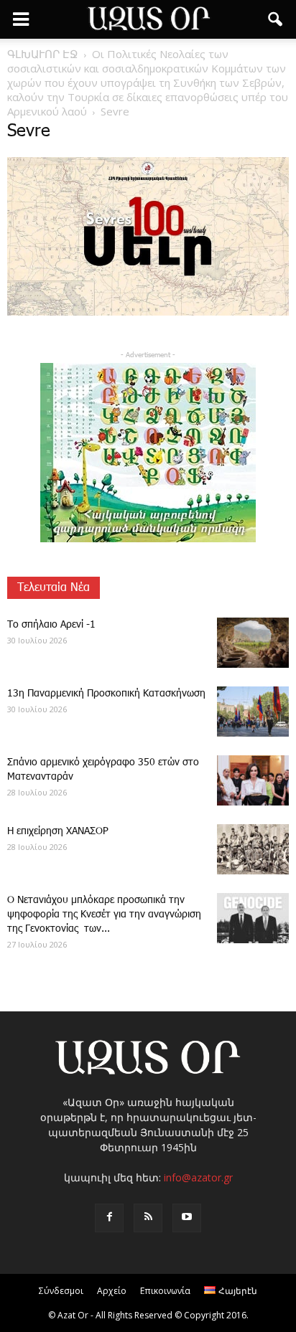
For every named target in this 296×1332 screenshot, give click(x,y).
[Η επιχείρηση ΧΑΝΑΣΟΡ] (253, 849)
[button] (276, 19)
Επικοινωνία (165, 1291)
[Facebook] (109, 1218)
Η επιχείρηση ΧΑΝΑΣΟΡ (57, 831)
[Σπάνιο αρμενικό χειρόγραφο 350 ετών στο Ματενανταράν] (253, 780)
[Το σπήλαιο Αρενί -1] (253, 643)
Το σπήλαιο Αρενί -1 (51, 625)
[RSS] (148, 1218)
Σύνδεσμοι (61, 1291)
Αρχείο (111, 1291)
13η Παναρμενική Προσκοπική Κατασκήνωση (106, 694)
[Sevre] (148, 313)
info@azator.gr (198, 1177)
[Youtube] (186, 1218)
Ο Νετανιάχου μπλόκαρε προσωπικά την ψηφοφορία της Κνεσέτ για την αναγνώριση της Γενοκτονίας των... (104, 914)
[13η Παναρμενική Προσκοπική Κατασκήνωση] (253, 711)
